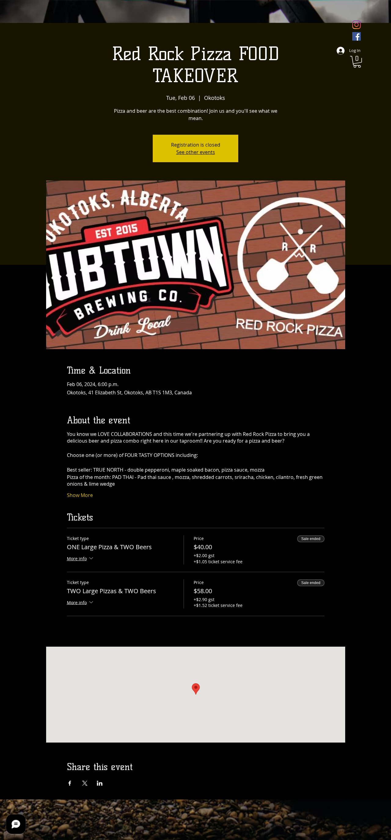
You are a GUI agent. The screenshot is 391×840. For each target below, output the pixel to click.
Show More (80, 495)
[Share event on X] (85, 783)
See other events (195, 152)
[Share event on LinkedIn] (100, 783)
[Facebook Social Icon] (356, 36)
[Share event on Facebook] (70, 783)
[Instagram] (356, 24)
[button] (357, 62)
